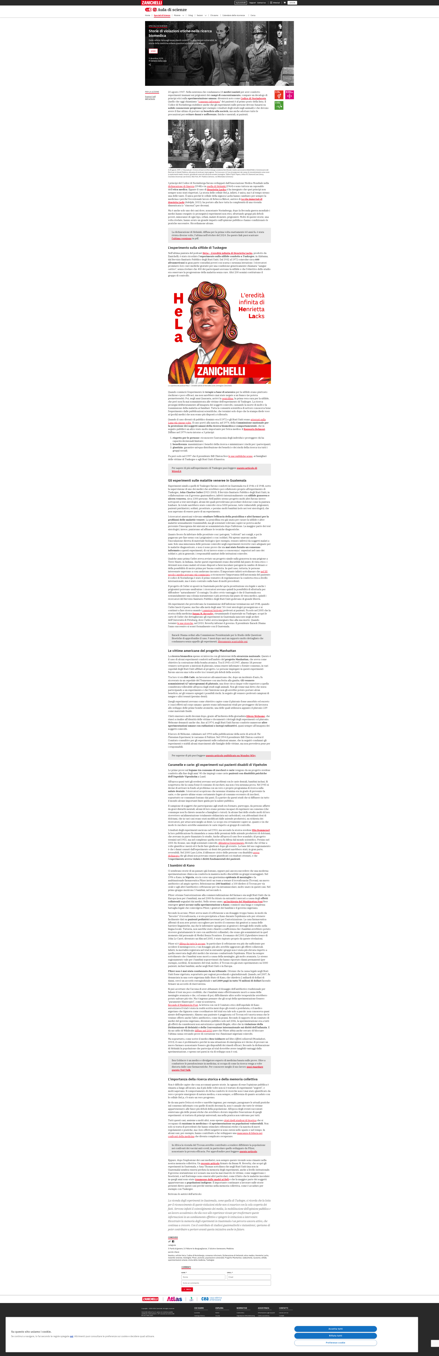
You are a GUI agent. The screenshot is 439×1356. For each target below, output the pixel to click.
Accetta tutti (336, 1329)
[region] (211, 1334)
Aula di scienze (172, 9)
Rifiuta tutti (335, 1335)
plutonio (201, 1258)
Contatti (281, 1316)
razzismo (257, 1258)
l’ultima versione (182, 238)
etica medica (249, 1255)
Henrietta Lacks (216, 189)
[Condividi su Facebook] (173, 1241)
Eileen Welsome (255, 716)
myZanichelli (241, 3)
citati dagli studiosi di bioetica (240, 1120)
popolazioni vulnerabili (214, 1258)
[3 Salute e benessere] (279, 105)
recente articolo (210, 1163)
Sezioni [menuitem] (200, 15)
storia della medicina (196, 1260)
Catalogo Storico (199, 1316)
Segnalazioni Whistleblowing (246, 1316)
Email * (230, 1272)
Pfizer (194, 1258)
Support (252, 3)
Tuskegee (210, 1260)
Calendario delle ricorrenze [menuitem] (233, 15)
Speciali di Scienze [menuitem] (162, 15)
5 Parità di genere (175, 1248)
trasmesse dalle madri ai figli (212, 1179)
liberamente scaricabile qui (232, 641)
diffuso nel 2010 (203, 1030)
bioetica (171, 1255)
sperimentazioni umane (177, 1260)
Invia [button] (188, 1289)
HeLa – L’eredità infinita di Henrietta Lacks (227, 253)
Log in (292, 3)
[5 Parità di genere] (279, 94)
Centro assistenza (263, 1316)
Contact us (261, 3)
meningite (187, 1258)
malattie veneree (175, 1258)
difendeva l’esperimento (231, 842)
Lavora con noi (283, 1313)
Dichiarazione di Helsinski (232, 1255)
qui (71, 1336)
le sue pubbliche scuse (240, 456)
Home (217, 1313)
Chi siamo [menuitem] (214, 15)
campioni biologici (212, 610)
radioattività (247, 1258)
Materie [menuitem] (177, 15)
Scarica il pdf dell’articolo (150, 97)
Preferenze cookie (335, 1342)
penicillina (227, 398)
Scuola (217, 1316)
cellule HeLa (180, 1255)
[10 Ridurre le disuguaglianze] (289, 94)
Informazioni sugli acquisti (266, 1313)
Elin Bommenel (261, 830)
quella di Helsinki (216, 186)
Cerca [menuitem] (253, 15)
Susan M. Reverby (202, 613)
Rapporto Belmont (254, 429)
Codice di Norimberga (253, 98)
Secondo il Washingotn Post (183, 1005)
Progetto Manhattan (233, 1258)
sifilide (264, 1258)
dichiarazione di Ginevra (181, 186)
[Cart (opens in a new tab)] (285, 3)
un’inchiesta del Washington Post (243, 901)
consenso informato (209, 101)
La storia (197, 1313)
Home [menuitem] (147, 15)
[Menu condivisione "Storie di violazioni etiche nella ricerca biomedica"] (150, 65)
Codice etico (240, 1313)
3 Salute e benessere (217, 1248)
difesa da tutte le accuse (192, 943)
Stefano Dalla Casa (159, 61)
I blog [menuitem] (190, 15)
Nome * (184, 1272)
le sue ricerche (185, 623)
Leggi (153, 51)
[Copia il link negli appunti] (170, 1241)
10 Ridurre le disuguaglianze (195, 1248)
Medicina (230, 1248)
